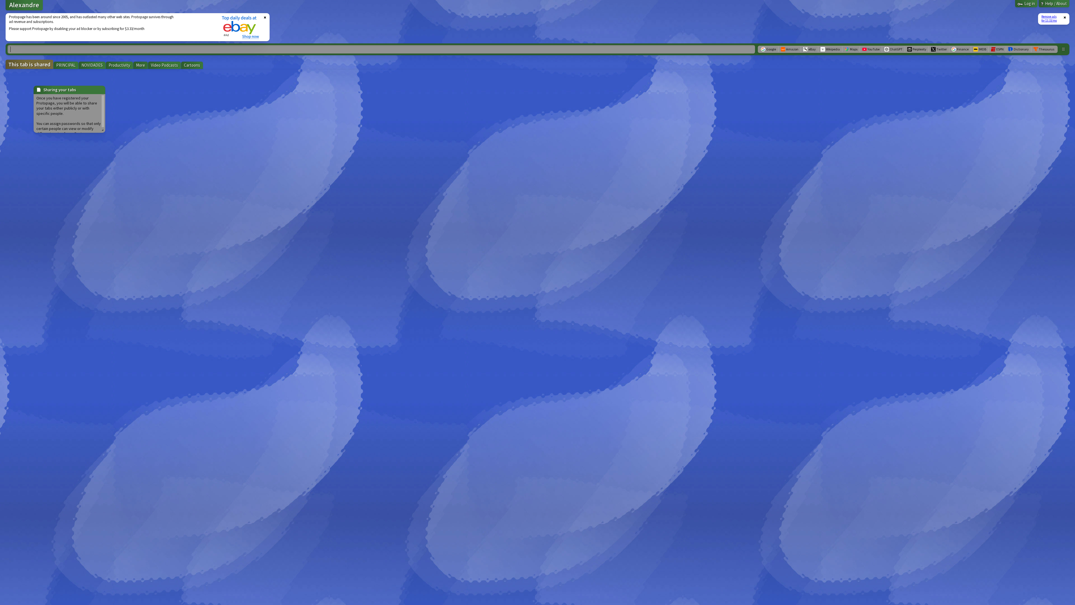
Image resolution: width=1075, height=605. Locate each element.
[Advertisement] (110, 27)
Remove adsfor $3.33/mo (1049, 18)
